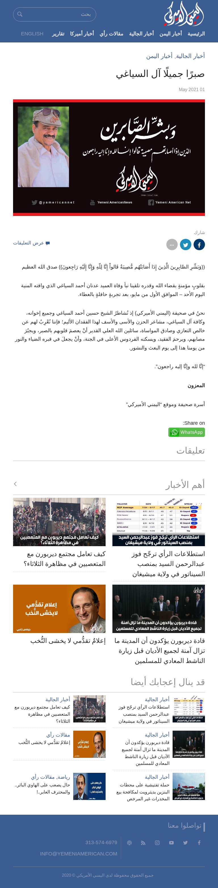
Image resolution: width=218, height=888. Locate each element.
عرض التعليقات (28, 243)
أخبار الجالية (141, 34)
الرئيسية (196, 34)
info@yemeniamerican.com (78, 854)
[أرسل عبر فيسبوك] (199, 244)
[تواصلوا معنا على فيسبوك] (199, 842)
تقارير (58, 34)
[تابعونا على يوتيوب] (171, 842)
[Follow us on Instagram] (157, 842)
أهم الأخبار (185, 485)
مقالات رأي (111, 34)
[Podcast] (129, 842)
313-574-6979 (101, 842)
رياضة (64, 777)
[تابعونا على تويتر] (185, 842)
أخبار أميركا (82, 34)
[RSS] (143, 842)
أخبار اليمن (171, 34)
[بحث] (20, 14)
